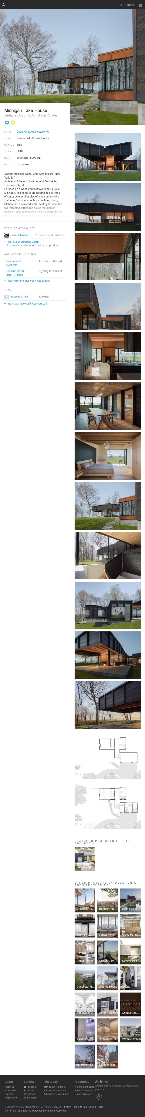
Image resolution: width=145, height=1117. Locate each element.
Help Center (11, 1097)
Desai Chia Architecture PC (33, 131)
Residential (23, 138)
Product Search (83, 1090)
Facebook (31, 1086)
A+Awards (10, 1090)
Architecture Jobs (84, 1086)
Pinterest (31, 1094)
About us (10, 1086)
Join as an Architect (55, 1086)
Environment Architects (13, 263)
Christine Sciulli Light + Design (15, 273)
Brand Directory (83, 1094)
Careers (9, 1094)
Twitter (30, 1090)
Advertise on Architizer (56, 1094)
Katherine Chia (19, 297)
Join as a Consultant (55, 1090)
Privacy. (66, 1106)
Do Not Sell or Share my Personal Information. (30, 1110)
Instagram (31, 1097)
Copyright (61, 1110)
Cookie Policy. (96, 1106)
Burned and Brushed (51, 235)
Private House (40, 138)
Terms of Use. (80, 1106)
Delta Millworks (19, 235)
